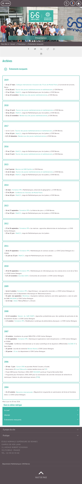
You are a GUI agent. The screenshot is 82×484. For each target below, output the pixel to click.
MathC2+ (18, 92)
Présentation (21, 44)
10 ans (15, 351)
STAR (37, 377)
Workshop (26, 296)
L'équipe (7, 415)
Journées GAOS (23, 276)
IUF (46, 369)
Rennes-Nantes (32, 349)
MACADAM (13, 298)
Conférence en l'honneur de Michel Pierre (28, 193)
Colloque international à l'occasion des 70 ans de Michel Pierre (36, 85)
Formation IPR (16, 190)
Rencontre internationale (24, 392)
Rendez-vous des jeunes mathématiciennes (33, 95)
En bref (6, 410)
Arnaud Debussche (21, 369)
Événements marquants (12, 420)
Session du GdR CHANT (26, 316)
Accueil (12, 44)
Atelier (16, 301)
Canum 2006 (20, 367)
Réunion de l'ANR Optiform (24, 169)
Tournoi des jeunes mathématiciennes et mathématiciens (34, 89)
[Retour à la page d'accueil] (41, 16)
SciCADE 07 (71, 344)
